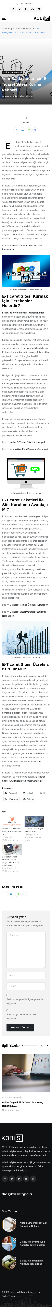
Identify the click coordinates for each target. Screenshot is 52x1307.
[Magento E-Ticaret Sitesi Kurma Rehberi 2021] (12, 821)
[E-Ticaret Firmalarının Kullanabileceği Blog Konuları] (9, 1262)
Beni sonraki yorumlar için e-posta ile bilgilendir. (24, 1001)
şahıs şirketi (30, 348)
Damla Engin (11, 96)
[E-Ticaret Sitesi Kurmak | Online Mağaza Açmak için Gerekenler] (12, 849)
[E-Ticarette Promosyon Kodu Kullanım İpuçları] (9, 1243)
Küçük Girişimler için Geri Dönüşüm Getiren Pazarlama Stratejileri (33, 1226)
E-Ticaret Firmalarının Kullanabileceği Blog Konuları (31, 1263)
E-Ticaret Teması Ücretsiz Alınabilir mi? (30, 604)
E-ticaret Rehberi (11, 1097)
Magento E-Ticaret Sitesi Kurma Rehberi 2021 (12, 832)
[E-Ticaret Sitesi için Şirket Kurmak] (34, 821)
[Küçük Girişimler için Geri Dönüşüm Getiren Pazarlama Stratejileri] (9, 1224)
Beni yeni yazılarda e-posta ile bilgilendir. (21, 1016)
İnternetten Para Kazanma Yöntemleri (29, 449)
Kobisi (38, 761)
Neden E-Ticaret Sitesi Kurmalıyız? (27, 442)
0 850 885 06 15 (26, 3)
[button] (41, 1045)
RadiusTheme (9, 1296)
